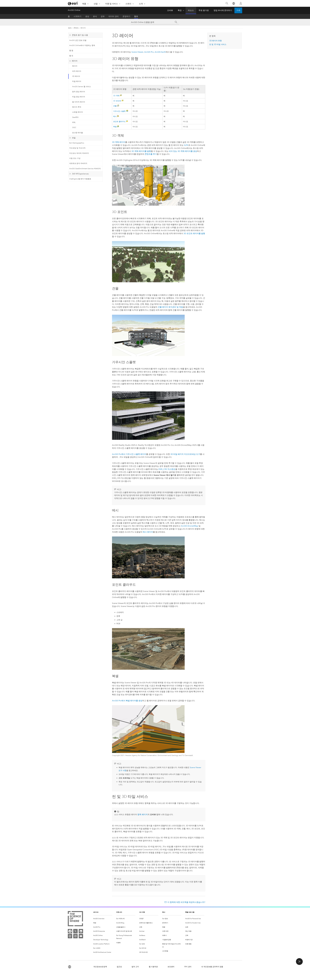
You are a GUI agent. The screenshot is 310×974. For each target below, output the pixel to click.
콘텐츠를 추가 (151, 154)
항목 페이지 (142, 814)
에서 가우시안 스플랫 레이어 (129, 454)
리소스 (191, 10)
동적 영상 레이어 (78, 92)
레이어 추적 (76, 107)
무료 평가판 (204, 10)
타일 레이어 (76, 81)
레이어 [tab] (74, 61)
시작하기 (77, 16)
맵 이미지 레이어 (78, 102)
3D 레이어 (76, 76)
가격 (238, 10)
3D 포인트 (117, 101)
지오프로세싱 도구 (185, 454)
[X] (75, 931)
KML (74, 122)
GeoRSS (75, 117)
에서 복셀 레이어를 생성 (127, 700)
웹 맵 (71, 50)
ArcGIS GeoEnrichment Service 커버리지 (85, 169)
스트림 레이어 (77, 112)
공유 (103, 16)
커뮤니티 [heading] (119, 912)
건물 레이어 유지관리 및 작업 (170, 307)
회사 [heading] (163, 912)
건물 (115, 106)
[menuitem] (102, 919)
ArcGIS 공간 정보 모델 (77, 40)
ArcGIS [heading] (95, 912)
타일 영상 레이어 (78, 97)
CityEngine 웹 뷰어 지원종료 (80, 179)
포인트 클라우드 (119, 122)
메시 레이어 (148, 532)
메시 (115, 116)
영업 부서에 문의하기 (223, 10)
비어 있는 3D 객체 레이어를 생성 (183, 151)
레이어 (83, 28)
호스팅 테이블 (77, 133)
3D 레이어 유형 (215, 41)
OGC (74, 127)
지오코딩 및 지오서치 (77, 148)
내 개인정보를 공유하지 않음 (212, 967)
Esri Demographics (76, 143)
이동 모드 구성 (74, 158)
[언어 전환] (233, 3)
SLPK (186, 145)
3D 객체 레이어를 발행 (141, 151)
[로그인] (241, 3)
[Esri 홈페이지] (73, 3)
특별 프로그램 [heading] (189, 912)
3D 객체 (116, 96)
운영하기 (126, 16)
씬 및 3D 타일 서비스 (217, 44)
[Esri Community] (70, 936)
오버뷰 (170, 10)
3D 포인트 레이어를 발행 (194, 233)
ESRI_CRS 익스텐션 (167, 469)
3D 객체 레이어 (118, 142)
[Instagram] (75, 936)
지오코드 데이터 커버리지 (79, 153)
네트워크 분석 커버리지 (78, 163)
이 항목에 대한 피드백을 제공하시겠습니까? (186, 902)
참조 (136, 16)
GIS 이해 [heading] (142, 912)
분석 (95, 16)
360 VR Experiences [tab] (80, 174)
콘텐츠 (76, 28)
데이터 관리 (113, 16)
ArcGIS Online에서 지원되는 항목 (82, 45)
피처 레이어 (76, 71)
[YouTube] (81, 936)
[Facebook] (70, 931)
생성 (87, 16)
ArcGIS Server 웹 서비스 (81, 87)
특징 (180, 10)
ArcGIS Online (74, 10)
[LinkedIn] (81, 931)
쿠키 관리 (187, 967)
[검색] (227, 3)
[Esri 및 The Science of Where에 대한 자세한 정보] (75, 919)
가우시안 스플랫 (119, 111)
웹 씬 (71, 56)
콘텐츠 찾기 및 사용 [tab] (80, 35)
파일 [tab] (74, 138)
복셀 (115, 127)
